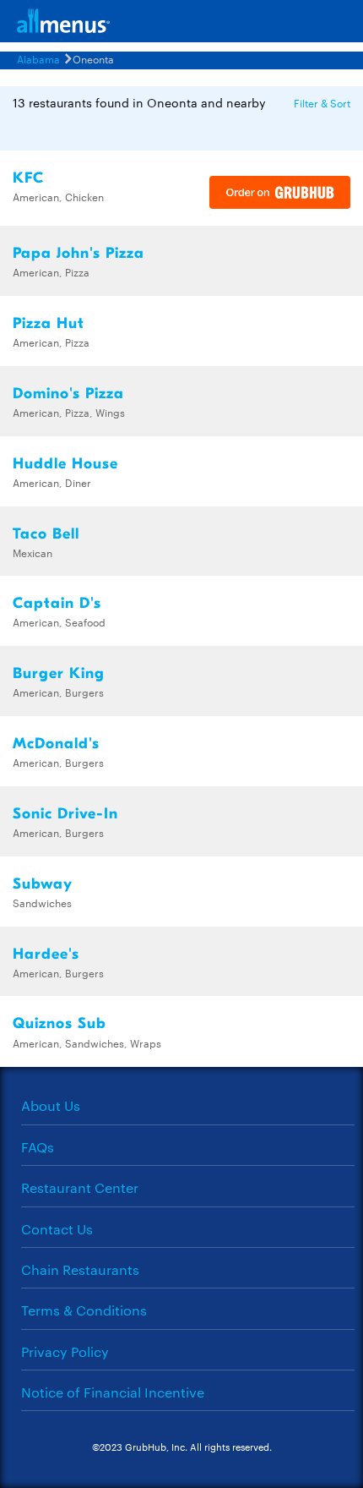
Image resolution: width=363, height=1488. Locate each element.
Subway (43, 884)
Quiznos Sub (59, 1023)
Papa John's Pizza (78, 253)
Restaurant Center (79, 1187)
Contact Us (57, 1229)
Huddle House (65, 464)
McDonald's (56, 743)
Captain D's (57, 603)
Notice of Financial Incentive (112, 1392)
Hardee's (46, 954)
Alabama (38, 58)
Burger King (59, 673)
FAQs (37, 1147)
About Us (50, 1105)
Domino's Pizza (68, 393)
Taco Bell (46, 534)
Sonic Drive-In (65, 814)
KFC (28, 178)
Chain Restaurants (80, 1269)
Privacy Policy (65, 1351)
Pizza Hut (48, 323)
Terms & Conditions (84, 1310)
